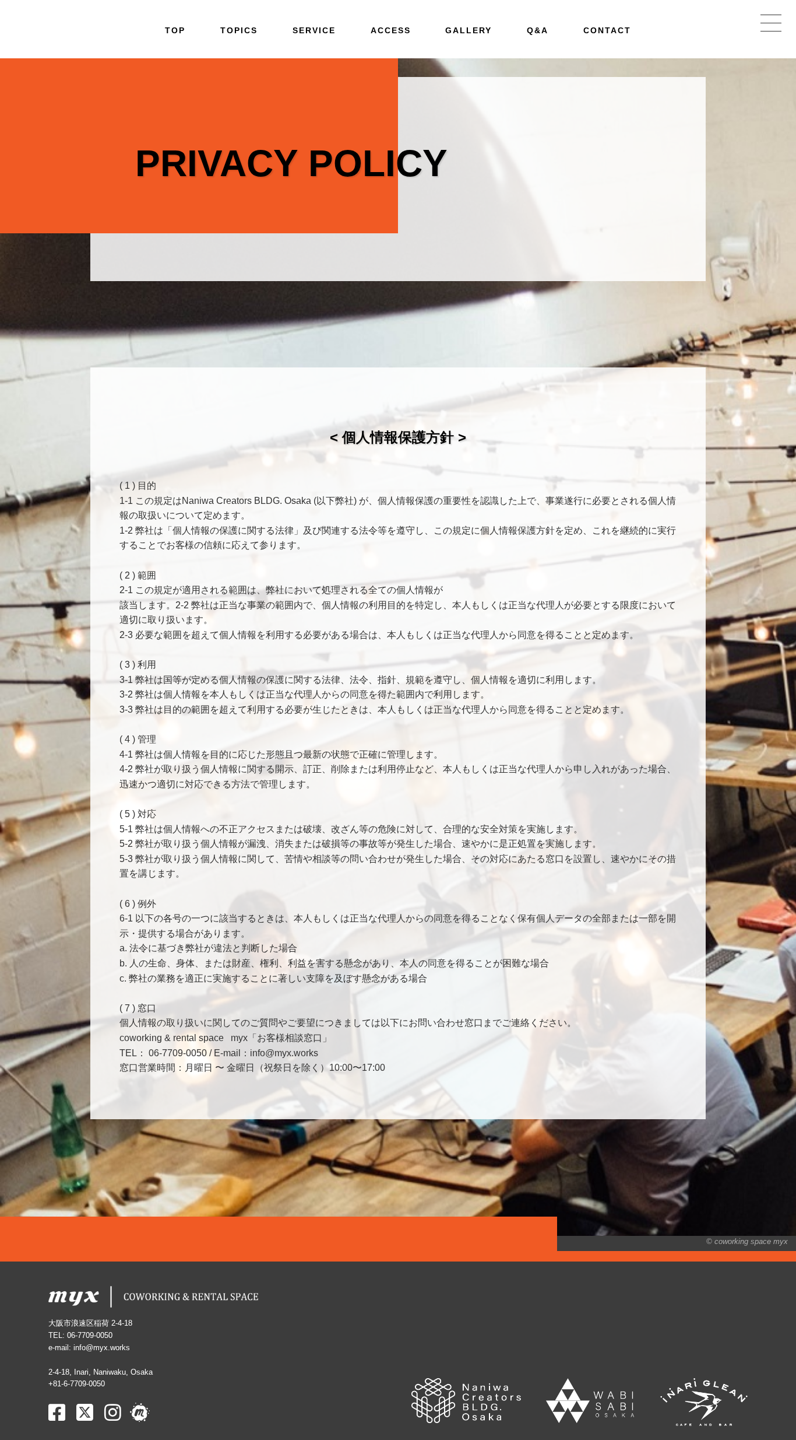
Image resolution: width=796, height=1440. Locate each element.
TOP (175, 30)
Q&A (537, 30)
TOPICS (239, 30)
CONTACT (607, 30)
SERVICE (314, 30)
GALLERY (468, 30)
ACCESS (391, 30)
